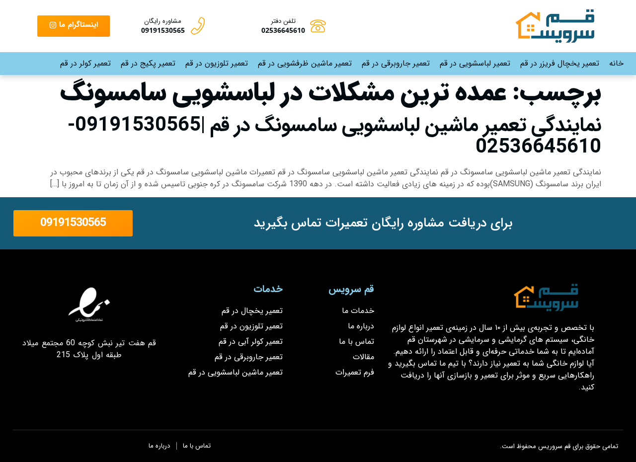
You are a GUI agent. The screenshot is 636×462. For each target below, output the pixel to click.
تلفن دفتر (283, 21)
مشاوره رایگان (162, 21)
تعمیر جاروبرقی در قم (396, 63)
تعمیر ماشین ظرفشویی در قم (305, 63)
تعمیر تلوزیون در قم (216, 63)
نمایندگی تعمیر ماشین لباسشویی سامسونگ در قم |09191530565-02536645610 (334, 136)
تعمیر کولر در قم (85, 63)
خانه (616, 63)
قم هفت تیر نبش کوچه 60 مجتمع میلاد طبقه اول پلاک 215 (89, 349)
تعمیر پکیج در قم (148, 63)
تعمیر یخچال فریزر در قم (559, 63)
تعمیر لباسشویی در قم (475, 63)
